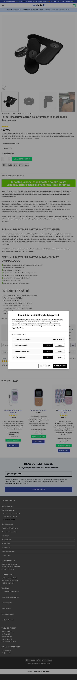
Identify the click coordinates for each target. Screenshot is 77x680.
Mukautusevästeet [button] (20, 345)
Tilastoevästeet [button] (19, 357)
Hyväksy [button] (59, 345)
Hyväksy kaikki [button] (60, 365)
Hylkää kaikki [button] (45, 366)
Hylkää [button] (48, 345)
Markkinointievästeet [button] (21, 351)
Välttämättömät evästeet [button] (22, 339)
